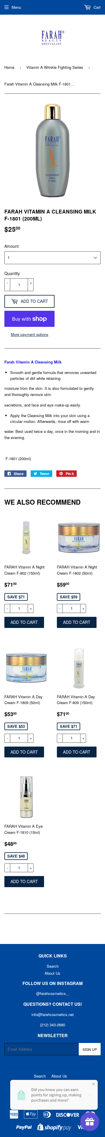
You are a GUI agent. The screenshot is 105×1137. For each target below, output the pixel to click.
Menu (16, 7)
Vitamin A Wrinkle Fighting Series (54, 67)
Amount (11, 246)
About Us (52, 973)
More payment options (29, 334)
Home (9, 67)
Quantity (12, 273)
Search (53, 966)
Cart (96, 7)
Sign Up (90, 1049)
